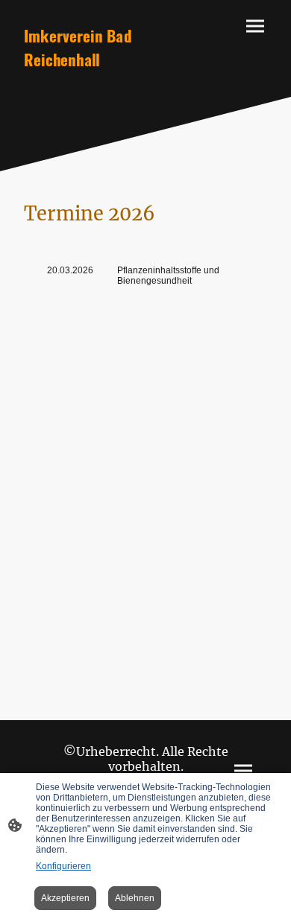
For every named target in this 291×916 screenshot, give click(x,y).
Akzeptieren (65, 898)
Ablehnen (134, 898)
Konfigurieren (63, 866)
